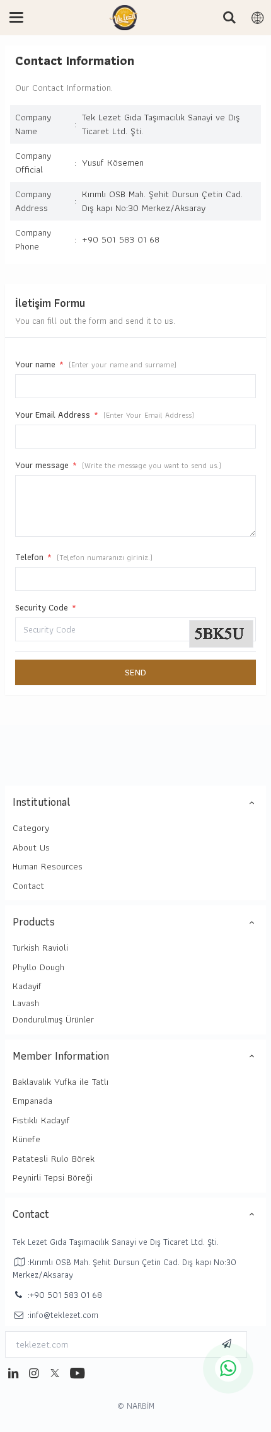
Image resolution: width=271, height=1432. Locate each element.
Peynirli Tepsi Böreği (53, 1177)
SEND (135, 672)
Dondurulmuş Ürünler (53, 1019)
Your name (95, 364)
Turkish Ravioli (40, 947)
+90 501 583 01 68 (120, 239)
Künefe (26, 1139)
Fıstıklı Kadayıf (41, 1120)
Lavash (26, 1003)
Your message (118, 465)
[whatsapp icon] (228, 1368)
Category (31, 827)
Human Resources (48, 866)
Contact (28, 885)
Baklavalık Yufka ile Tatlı (60, 1081)
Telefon (84, 557)
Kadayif (27, 986)
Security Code (45, 607)
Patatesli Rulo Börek (54, 1158)
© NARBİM (135, 1405)
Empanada (32, 1100)
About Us (31, 847)
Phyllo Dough (38, 967)
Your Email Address (104, 414)
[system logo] (123, 17)
